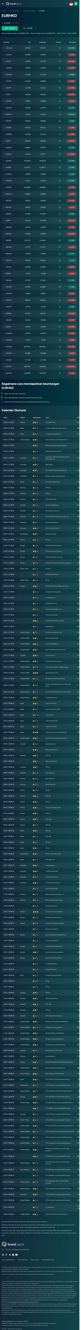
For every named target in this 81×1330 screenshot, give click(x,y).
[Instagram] (3, 1255)
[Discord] (16, 1255)
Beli (9, 28)
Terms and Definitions (8, 1260)
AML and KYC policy (48, 1260)
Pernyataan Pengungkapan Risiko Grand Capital (24, 1302)
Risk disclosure (22, 1260)
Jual (27, 28)
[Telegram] (9, 1255)
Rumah (4, 11)
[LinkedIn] (13, 1255)
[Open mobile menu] (3, 3)
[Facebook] (6, 1255)
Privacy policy (35, 1260)
